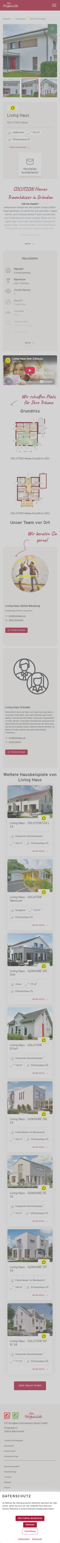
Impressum (37, 1539)
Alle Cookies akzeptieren (30, 1518)
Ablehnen (30, 1525)
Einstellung (30, 1531)
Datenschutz (24, 1539)
